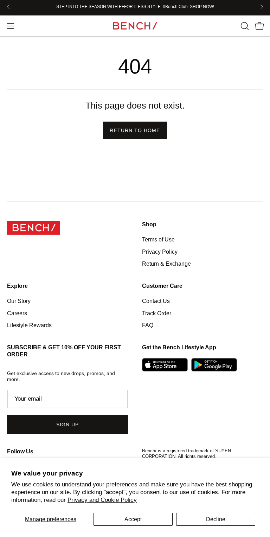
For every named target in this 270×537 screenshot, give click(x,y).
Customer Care (162, 286)
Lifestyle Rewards (29, 325)
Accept (133, 519)
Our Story (19, 301)
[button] (244, 26)
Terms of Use (158, 239)
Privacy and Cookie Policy (102, 500)
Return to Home (135, 130)
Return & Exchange (166, 264)
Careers (17, 313)
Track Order (156, 313)
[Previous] (8, 7)
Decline (215, 519)
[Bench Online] (135, 26)
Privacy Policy (160, 251)
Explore (17, 286)
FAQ (147, 325)
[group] (135, 6)
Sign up (67, 424)
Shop (149, 224)
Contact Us (156, 301)
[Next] (261, 7)
